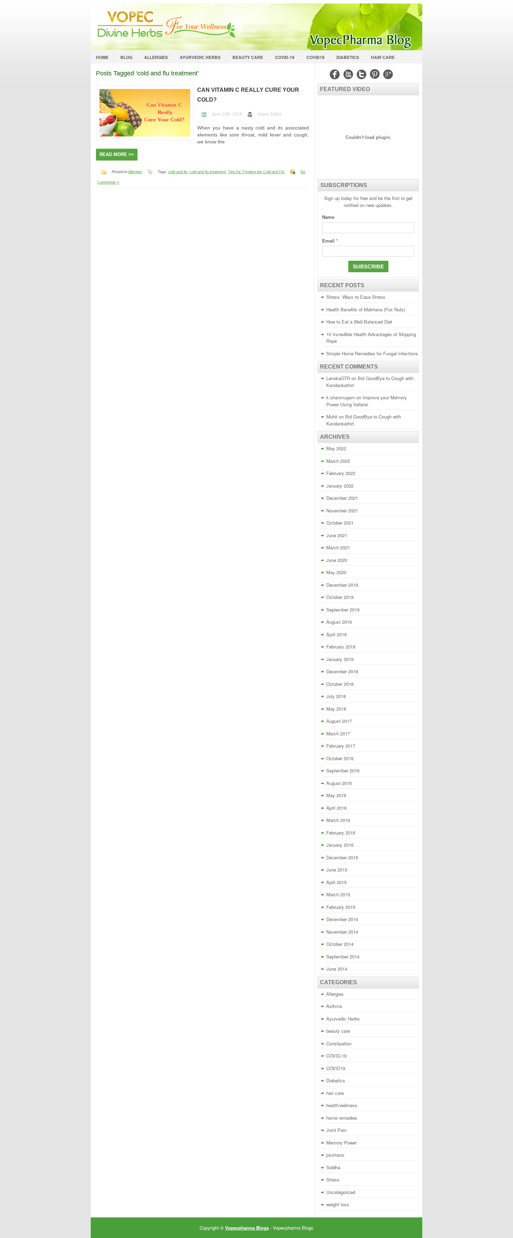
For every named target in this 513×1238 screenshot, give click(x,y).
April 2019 (336, 634)
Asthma (334, 1006)
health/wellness (341, 1105)
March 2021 (338, 547)
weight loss (337, 1204)
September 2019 (342, 609)
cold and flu (177, 172)
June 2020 (336, 560)
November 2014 (342, 931)
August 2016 (339, 783)
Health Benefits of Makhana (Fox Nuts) (365, 309)
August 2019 (339, 621)
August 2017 (339, 721)
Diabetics (347, 57)
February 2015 (340, 907)
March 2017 (338, 733)
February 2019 (340, 646)
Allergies (156, 57)
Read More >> (116, 154)
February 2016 (340, 832)
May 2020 (336, 572)
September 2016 (342, 770)
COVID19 (315, 57)
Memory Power (341, 1142)
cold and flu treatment (207, 172)
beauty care (247, 57)
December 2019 (342, 584)
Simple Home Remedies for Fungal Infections (372, 353)
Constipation (338, 1043)
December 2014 (342, 919)
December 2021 (342, 498)
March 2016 (338, 820)
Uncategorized (340, 1192)
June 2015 (336, 869)
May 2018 (336, 708)
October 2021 (340, 522)
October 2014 (340, 944)
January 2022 (340, 485)
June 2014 (336, 968)
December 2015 (342, 857)
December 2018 (342, 671)
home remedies (341, 1117)
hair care (383, 57)
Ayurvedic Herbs (200, 57)
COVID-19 (285, 57)
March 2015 (338, 894)
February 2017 (340, 745)
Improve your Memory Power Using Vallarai (366, 401)
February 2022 (340, 473)
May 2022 (336, 448)
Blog (126, 57)
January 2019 (340, 659)
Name (328, 217)
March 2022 (338, 461)
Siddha (333, 1167)
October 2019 (340, 597)
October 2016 (340, 758)
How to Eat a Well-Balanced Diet (359, 321)
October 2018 (340, 684)
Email (330, 240)
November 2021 (342, 510)
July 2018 (336, 696)
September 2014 (342, 956)
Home (102, 57)
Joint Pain (336, 1130)
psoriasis (335, 1154)
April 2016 (336, 808)
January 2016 (340, 845)
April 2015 (336, 882)
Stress (333, 1179)
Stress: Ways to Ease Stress (355, 297)
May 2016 (336, 795)
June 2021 (336, 535)
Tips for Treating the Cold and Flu (256, 172)
